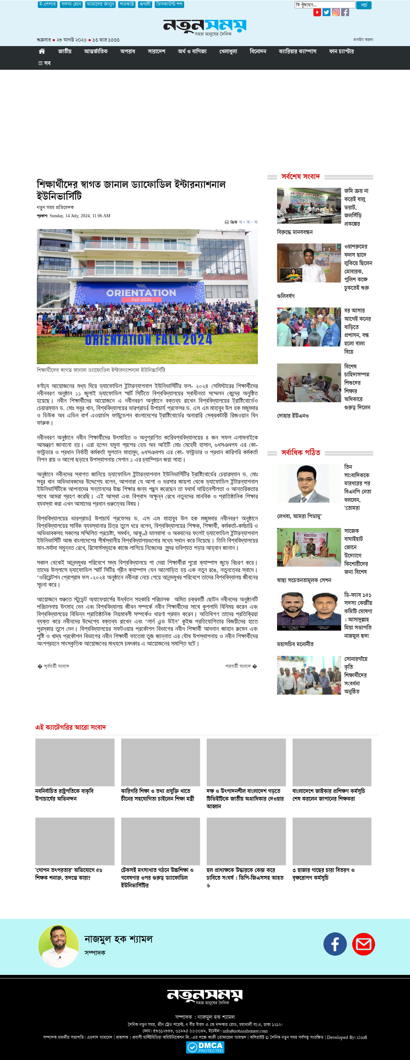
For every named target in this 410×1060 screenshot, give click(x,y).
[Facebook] (336, 15)
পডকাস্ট (127, 4)
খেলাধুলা (228, 52)
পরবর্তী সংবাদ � (241, 667)
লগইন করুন (363, 40)
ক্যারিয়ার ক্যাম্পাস (297, 52)
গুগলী (145, 4)
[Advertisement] (205, 118)
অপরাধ (127, 52)
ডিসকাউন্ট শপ (169, 4)
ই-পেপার (47, 4)
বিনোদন (258, 52)
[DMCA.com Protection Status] (205, 1052)
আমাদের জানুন (100, 4)
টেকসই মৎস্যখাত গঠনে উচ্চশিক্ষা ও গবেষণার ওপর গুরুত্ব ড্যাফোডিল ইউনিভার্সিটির (157, 878)
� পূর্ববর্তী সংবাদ (53, 667)
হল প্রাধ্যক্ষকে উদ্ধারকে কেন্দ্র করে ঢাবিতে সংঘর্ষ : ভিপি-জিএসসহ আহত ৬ (245, 878)
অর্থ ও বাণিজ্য (192, 52)
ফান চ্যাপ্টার (341, 52)
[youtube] (317, 15)
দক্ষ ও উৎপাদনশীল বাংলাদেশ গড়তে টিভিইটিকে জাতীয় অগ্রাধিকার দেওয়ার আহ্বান (245, 799)
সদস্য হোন (71, 4)
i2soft (362, 1037)
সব (47, 64)
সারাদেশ (156, 52)
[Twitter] (327, 15)
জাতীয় (64, 52)
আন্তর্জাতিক (96, 52)
